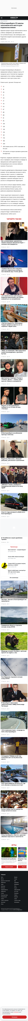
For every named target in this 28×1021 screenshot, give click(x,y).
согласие (16, 1012)
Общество (3, 891)
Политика (16, 893)
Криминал (16, 884)
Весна (2, 878)
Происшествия (4, 895)
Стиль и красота (4, 900)
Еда (15, 880)
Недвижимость (4, 889)
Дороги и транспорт (5, 880)
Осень (2, 893)
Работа (15, 895)
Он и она (16, 891)
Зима (2, 884)
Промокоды (14, 547)
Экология (3, 902)
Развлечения (4, 896)
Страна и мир (17, 900)
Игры (14, 845)
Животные (3, 882)
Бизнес (15, 877)
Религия (16, 896)
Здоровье (16, 882)
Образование (4, 21)
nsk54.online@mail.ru (17, 909)
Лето (15, 886)
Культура (3, 886)
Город (15, 878)
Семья (2, 898)
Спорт (15, 898)
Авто (2, 877)
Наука (15, 887)
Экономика (16, 902)
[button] (14, 552)
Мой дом (3, 887)
